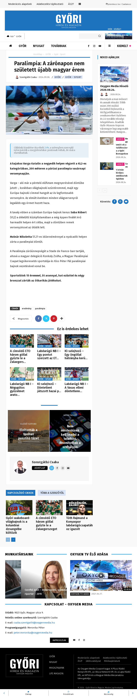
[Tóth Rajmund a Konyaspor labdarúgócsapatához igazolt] (79, 507)
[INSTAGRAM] (84, 640)
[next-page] (13, 540)
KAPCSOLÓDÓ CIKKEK (21, 492)
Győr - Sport (73, 77)
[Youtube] (100, 46)
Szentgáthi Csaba (45, 462)
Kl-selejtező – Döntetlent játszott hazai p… (49, 387)
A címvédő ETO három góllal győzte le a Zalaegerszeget (46, 523)
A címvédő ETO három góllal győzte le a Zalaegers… (20, 356)
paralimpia (40, 308)
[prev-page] (8, 540)
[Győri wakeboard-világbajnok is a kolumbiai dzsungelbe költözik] (19, 507)
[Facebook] (88, 46)
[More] (61, 318)
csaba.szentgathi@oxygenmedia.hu (34, 622)
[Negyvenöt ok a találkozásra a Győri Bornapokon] (106, 141)
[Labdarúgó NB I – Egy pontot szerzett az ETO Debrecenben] (49, 341)
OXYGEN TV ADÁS (80, 594)
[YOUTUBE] (74, 640)
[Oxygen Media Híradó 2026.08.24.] (114, 74)
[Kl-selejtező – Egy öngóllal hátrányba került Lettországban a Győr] (77, 341)
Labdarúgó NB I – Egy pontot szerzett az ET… (49, 354)
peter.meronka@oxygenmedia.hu (33, 632)
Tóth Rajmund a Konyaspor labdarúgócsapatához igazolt (79, 523)
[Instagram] (94, 46)
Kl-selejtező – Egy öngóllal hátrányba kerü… (76, 354)
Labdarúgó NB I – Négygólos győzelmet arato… (22, 389)
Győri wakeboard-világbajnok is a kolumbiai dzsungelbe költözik (18, 525)
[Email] (51, 468)
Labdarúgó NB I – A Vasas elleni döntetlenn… (76, 387)
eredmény (26, 308)
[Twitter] (46, 318)
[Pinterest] (53, 318)
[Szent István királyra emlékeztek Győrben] (106, 166)
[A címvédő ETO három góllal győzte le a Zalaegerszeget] (22, 341)
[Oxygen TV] (101, 575)
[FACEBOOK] (79, 640)
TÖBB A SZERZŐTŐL (52, 492)
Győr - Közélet (114, 29)
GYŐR (48, 54)
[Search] (99, 36)
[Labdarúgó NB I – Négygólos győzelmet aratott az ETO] (22, 374)
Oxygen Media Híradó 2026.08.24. (118, 33)
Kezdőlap (37, 54)
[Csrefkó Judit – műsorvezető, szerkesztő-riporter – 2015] (36, 579)
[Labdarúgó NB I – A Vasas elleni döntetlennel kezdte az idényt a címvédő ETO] (77, 374)
